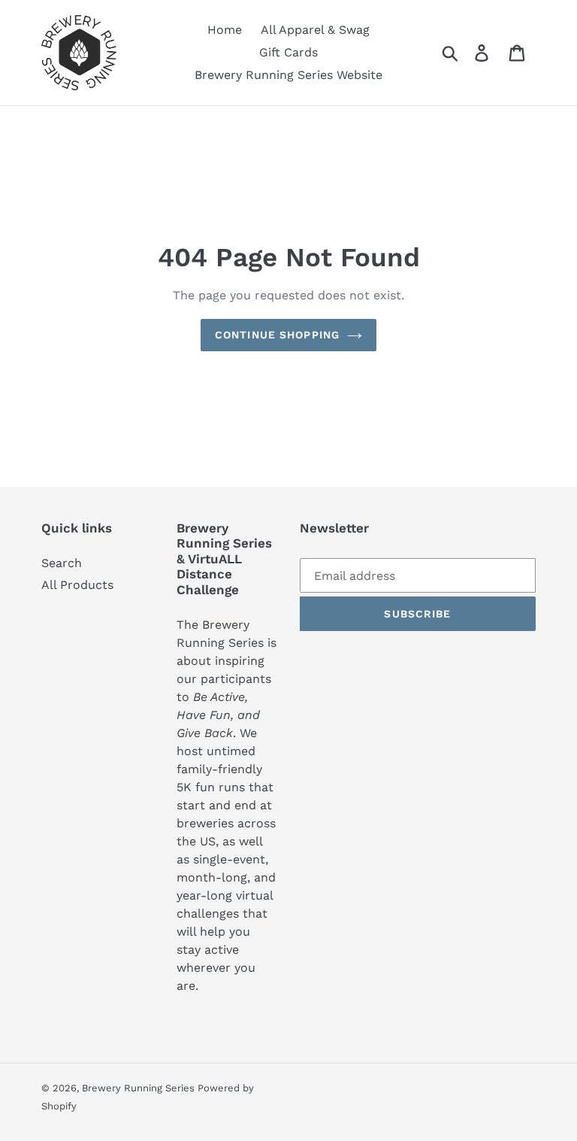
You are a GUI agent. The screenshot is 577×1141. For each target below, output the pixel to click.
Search (61, 563)
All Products (77, 585)
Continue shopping (277, 335)
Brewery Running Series (140, 1088)
